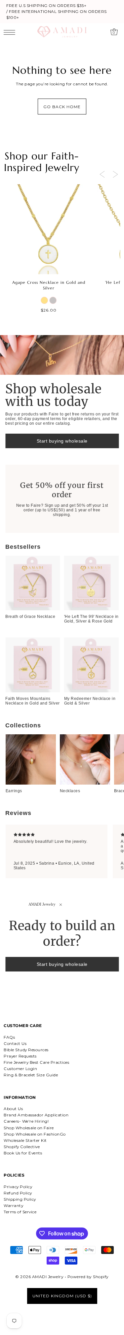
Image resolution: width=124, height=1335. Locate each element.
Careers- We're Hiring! (26, 1121)
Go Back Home (62, 106)
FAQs (9, 1037)
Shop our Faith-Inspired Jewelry (41, 162)
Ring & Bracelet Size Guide (31, 1074)
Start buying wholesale (62, 441)
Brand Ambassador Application (36, 1114)
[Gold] (44, 300)
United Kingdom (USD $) (62, 1295)
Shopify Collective (22, 1146)
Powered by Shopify (88, 1276)
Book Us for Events (23, 1152)
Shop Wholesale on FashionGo (35, 1134)
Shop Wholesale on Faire (29, 1127)
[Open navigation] (11, 32)
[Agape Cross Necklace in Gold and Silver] (49, 229)
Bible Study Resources (26, 1049)
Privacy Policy (18, 1186)
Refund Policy (18, 1192)
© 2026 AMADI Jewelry (39, 1276)
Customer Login (20, 1068)
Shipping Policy (20, 1199)
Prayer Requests (20, 1056)
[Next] (115, 174)
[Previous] (102, 174)
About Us (13, 1108)
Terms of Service (20, 1211)
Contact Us (15, 1043)
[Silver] (53, 300)
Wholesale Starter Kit (25, 1140)
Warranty (13, 1205)
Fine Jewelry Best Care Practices (36, 1062)
